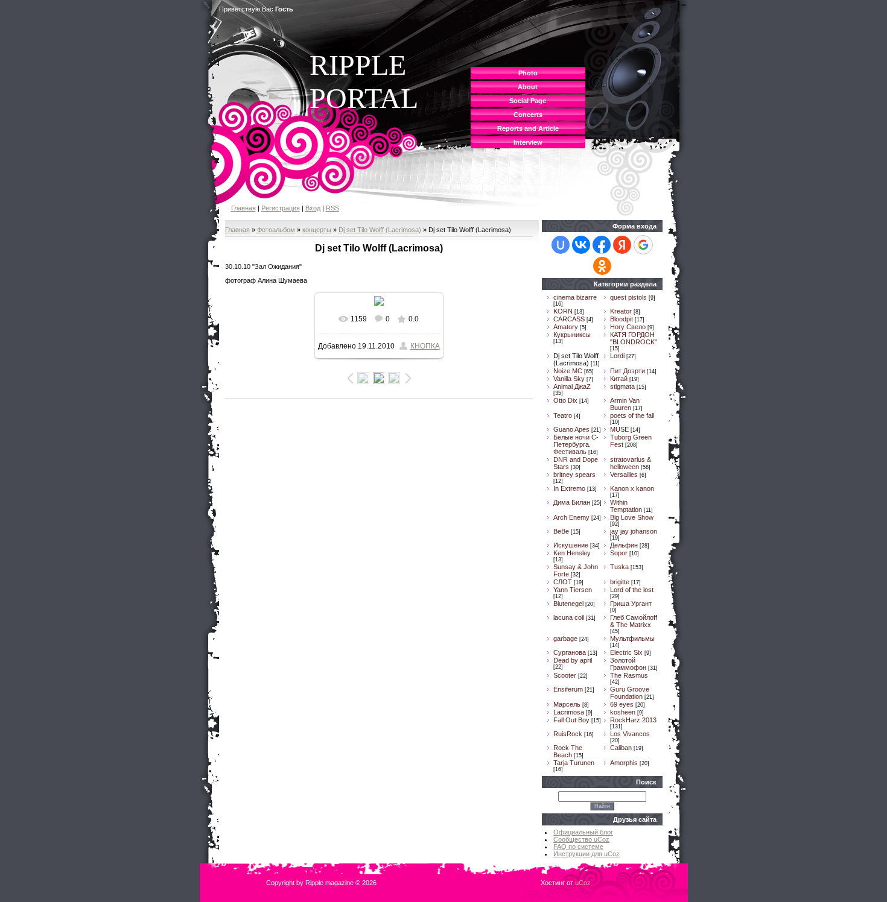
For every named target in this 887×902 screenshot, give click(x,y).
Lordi (617, 355)
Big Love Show (631, 517)
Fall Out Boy (571, 720)
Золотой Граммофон (628, 664)
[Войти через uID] (561, 245)
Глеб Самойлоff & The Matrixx (633, 621)
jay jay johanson (633, 531)
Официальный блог (583, 832)
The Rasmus (629, 675)
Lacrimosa (568, 712)
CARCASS (569, 319)
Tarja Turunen (573, 762)
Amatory (565, 326)
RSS (332, 208)
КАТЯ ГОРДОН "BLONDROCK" (633, 338)
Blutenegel (568, 603)
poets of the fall (632, 415)
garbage (565, 638)
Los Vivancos (630, 733)
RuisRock (567, 733)
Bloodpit (621, 319)
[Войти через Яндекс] (622, 245)
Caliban (621, 747)
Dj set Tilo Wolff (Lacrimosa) (380, 229)
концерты (316, 229)
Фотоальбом (276, 229)
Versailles (624, 474)
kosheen (622, 712)
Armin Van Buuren (625, 404)
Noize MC (567, 370)
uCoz (583, 882)
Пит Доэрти (627, 370)
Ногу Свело (628, 326)
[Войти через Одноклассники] (602, 266)
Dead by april (572, 660)
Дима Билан (571, 502)
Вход (312, 208)
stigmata (622, 386)
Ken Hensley (572, 553)
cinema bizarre (575, 297)
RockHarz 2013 (633, 720)
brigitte (619, 581)
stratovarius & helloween (630, 463)
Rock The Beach (567, 751)
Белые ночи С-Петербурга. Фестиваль (576, 444)
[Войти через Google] (643, 244)
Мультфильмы (632, 638)
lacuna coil (568, 617)
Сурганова (569, 652)
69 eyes (622, 704)
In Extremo (569, 488)
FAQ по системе (578, 846)
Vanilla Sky (569, 378)
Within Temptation (626, 506)
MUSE (619, 429)
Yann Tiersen (572, 589)
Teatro (562, 415)
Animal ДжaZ (572, 386)
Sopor (619, 553)
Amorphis (624, 762)
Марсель (566, 704)
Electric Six (626, 652)
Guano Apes (571, 429)
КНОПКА (425, 346)
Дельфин (624, 545)
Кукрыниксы (572, 334)
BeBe (561, 531)
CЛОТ (562, 581)
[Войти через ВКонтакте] (581, 245)
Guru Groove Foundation (629, 693)
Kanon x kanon (632, 488)
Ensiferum (568, 689)
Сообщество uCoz (581, 839)
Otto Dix (565, 400)
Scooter (564, 675)
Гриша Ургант (631, 603)
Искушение (570, 545)
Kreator (621, 311)
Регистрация (280, 208)
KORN (563, 311)
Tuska (619, 566)
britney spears (574, 474)
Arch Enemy (571, 517)
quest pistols (628, 297)
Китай (619, 378)
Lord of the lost (631, 589)
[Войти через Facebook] (602, 245)
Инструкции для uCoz (586, 853)
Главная (243, 208)
